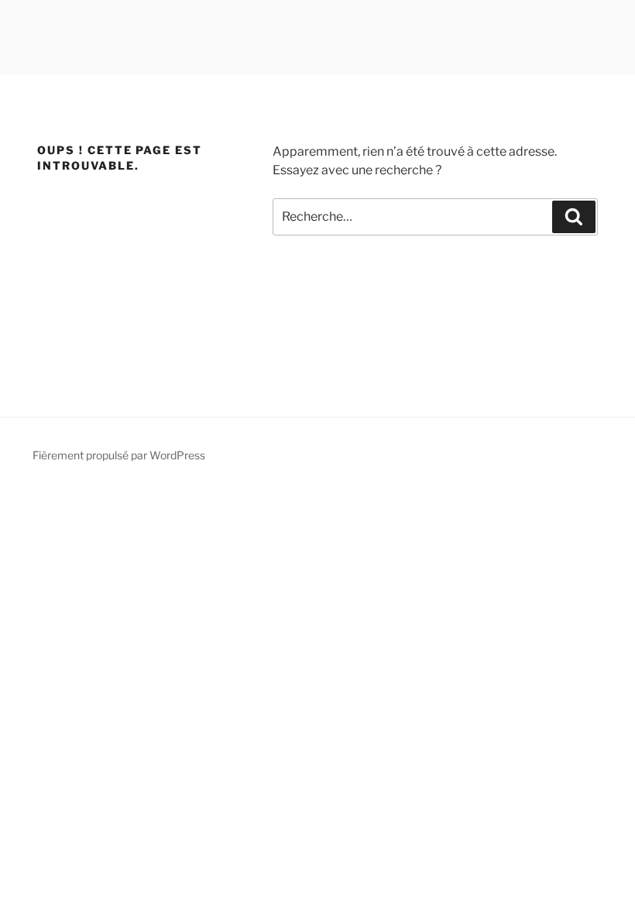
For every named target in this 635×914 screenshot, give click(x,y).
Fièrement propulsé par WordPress (119, 455)
